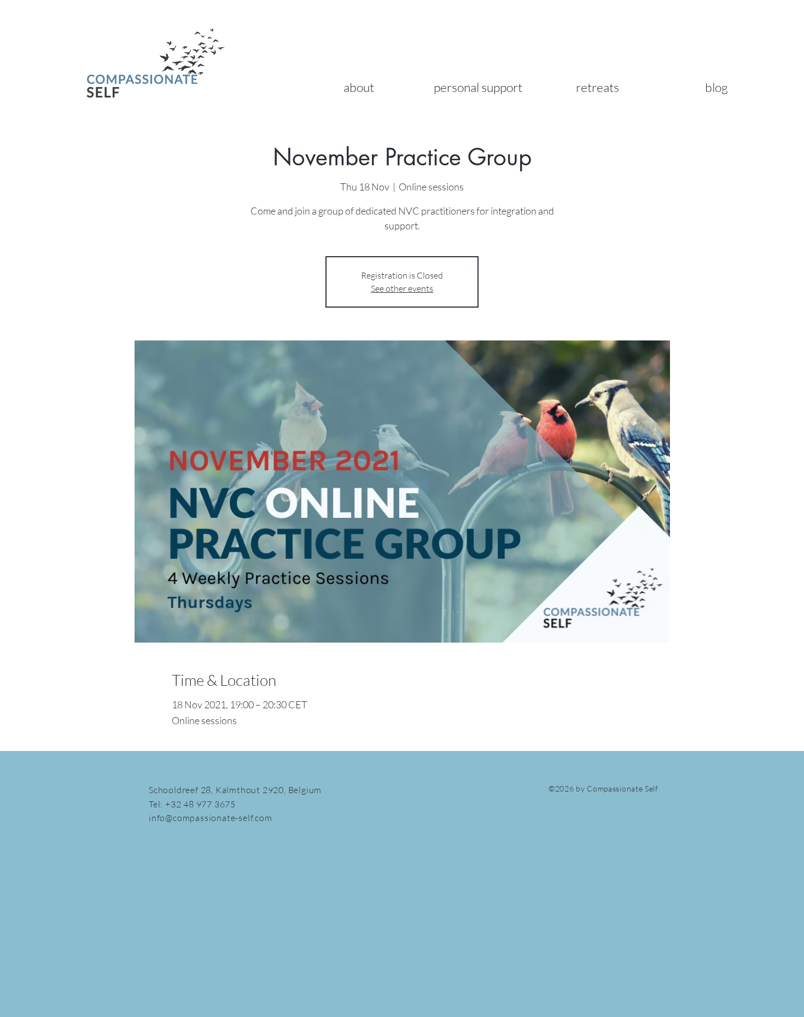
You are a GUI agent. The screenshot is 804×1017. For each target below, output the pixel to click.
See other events (402, 288)
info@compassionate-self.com (210, 817)
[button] (358, 87)
